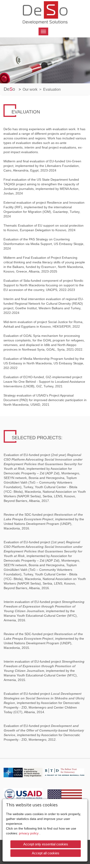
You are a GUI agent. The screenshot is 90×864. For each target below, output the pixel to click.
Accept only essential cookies (45, 844)
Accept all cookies (45, 853)
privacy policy (29, 833)
